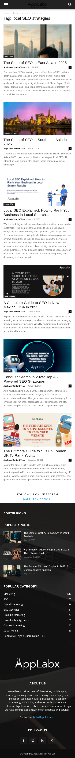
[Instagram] (32, 740)
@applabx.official (37, 499)
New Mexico (10, 297)
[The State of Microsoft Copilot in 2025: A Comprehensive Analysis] (12, 571)
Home (6, 13)
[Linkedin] (42, 740)
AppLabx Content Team (14, 67)
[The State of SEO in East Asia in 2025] (37, 41)
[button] (6, 4)
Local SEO (9, 204)
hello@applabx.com (44, 717)
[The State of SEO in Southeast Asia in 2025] (37, 118)
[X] (51, 740)
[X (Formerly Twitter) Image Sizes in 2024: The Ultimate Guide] (12, 554)
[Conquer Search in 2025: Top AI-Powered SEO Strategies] (37, 355)
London (8, 445)
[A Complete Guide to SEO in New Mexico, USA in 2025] (37, 281)
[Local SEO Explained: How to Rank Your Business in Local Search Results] (37, 189)
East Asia (9, 56)
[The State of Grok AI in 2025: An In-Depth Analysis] (12, 537)
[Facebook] (23, 740)
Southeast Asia (11, 134)
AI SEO (8, 371)
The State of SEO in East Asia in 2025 (35, 63)
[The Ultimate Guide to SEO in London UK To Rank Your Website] (37, 430)
